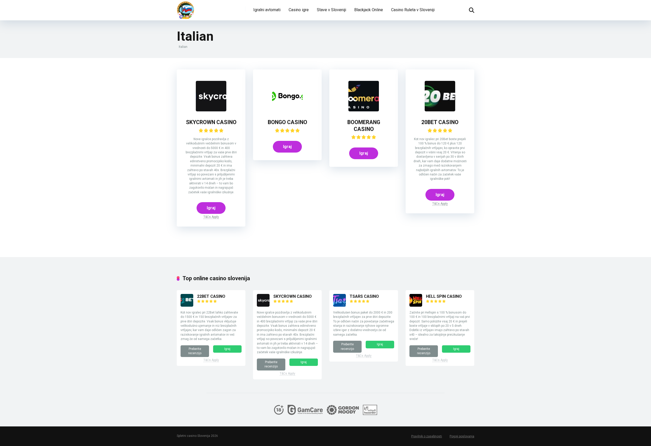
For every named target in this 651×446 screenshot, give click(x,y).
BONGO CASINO (287, 122)
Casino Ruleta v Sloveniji (413, 9)
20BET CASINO (439, 122)
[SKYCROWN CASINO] (211, 110)
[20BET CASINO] (440, 110)
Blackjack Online (368, 9)
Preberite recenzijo (194, 351)
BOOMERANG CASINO (363, 125)
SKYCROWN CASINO (211, 122)
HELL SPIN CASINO (444, 296)
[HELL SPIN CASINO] (415, 305)
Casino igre (299, 9)
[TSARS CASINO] (339, 305)
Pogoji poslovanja (462, 436)
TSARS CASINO (364, 296)
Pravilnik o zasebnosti (426, 436)
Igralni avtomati (266, 9)
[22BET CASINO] (187, 305)
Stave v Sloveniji (331, 9)
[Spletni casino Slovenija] (186, 10)
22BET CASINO (211, 296)
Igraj (211, 207)
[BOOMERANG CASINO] (363, 110)
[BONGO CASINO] (287, 110)
